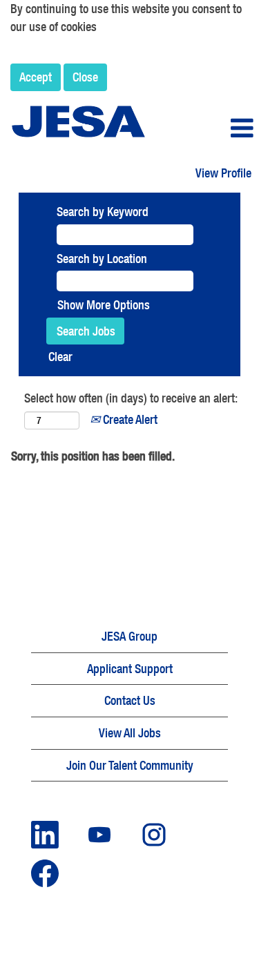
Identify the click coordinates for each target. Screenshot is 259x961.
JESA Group (129, 636)
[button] (216, 128)
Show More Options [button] (103, 305)
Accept (35, 77)
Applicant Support (130, 668)
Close (85, 77)
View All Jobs (130, 733)
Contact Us (129, 700)
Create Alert (128, 419)
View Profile (223, 173)
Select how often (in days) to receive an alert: (131, 398)
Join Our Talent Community (129, 765)
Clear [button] (60, 356)
